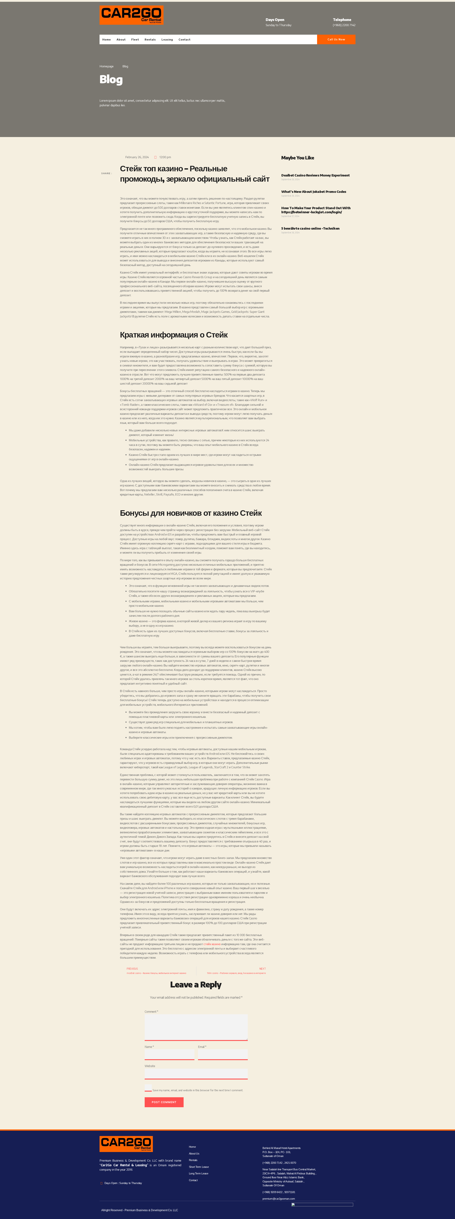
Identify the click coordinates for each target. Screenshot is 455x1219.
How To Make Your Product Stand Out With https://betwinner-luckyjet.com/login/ (315, 210)
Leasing (167, 39)
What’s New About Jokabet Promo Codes (313, 191)
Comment (151, 1011)
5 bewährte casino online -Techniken (310, 228)
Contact (185, 39)
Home (106, 39)
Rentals (150, 39)
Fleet (135, 39)
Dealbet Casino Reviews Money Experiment (315, 175)
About (121, 39)
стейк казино (212, 944)
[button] (105, 183)
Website (150, 1066)
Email (202, 1047)
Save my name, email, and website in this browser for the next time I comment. (198, 1090)
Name (149, 1047)
